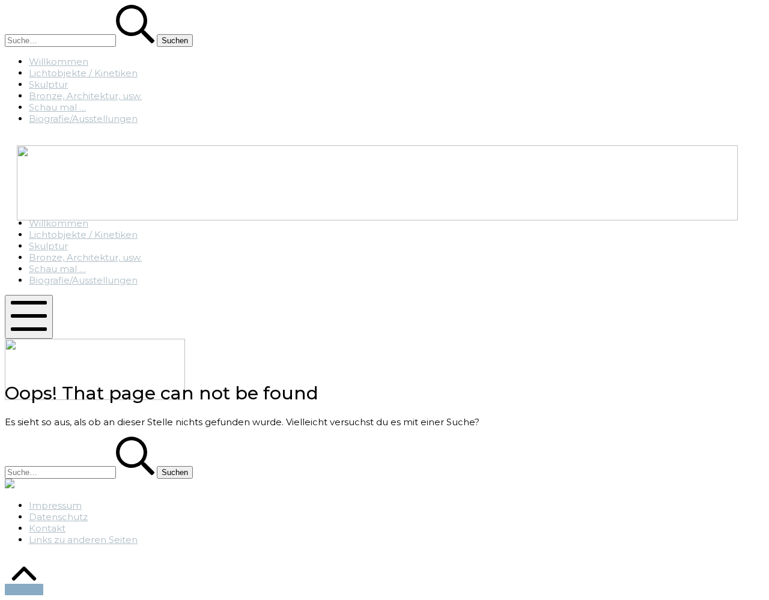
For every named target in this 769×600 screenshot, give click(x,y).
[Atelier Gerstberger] (377, 217)
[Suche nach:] (81, 40)
